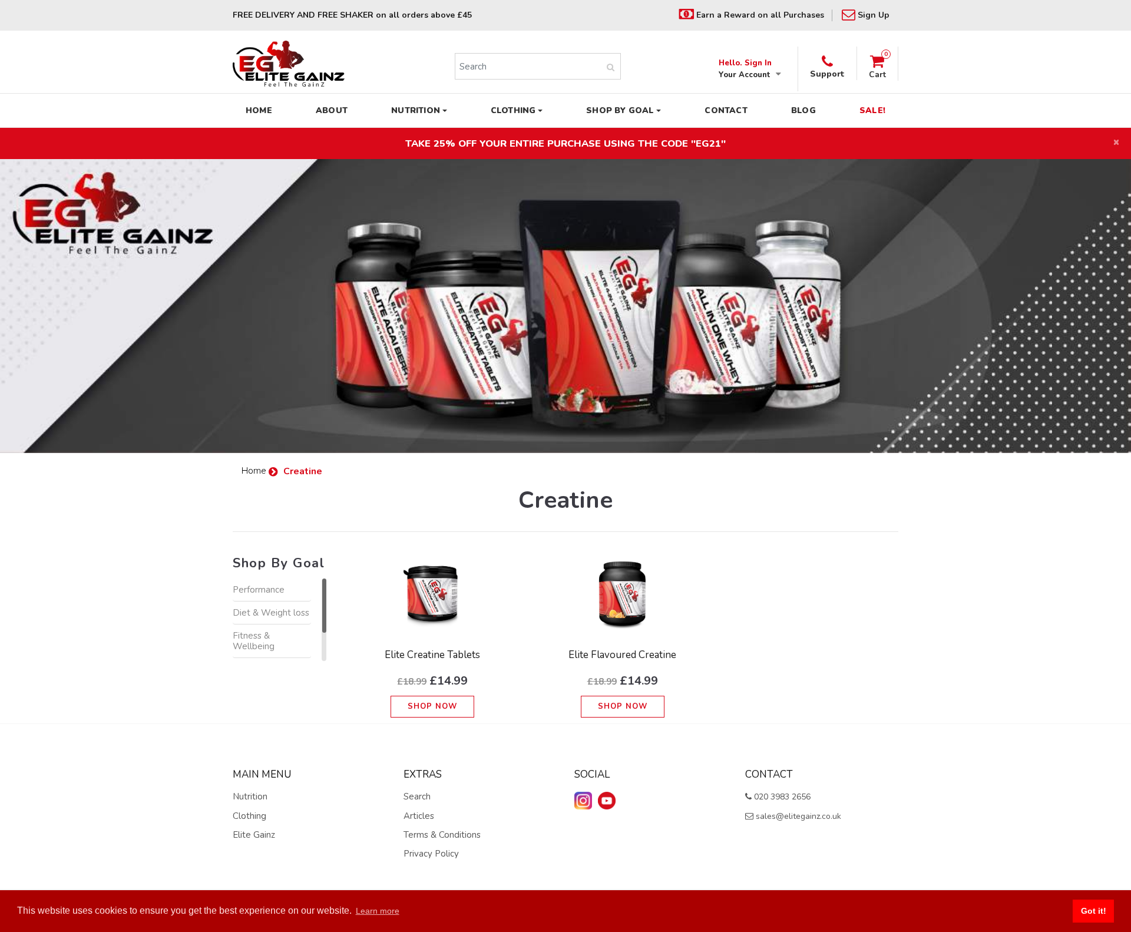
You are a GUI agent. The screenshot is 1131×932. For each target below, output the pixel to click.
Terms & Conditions (442, 835)
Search (417, 796)
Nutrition (250, 796)
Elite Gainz (254, 835)
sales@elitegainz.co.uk (797, 816)
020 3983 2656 (781, 796)
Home (255, 471)
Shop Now (432, 706)
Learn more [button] (377, 911)
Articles (419, 816)
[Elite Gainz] (289, 64)
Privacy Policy (431, 854)
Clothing (249, 816)
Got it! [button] (1093, 911)
